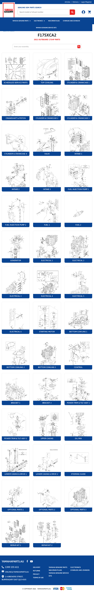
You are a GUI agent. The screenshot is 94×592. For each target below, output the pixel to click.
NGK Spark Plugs (54, 21)
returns (36, 571)
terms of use (38, 577)
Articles (67, 2)
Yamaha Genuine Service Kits (46, 28)
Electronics (38, 21)
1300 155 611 (12, 567)
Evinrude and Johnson (71, 21)
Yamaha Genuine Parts (20, 21)
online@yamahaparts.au (17, 572)
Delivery (76, 2)
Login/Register (86, 2)
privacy (36, 574)
